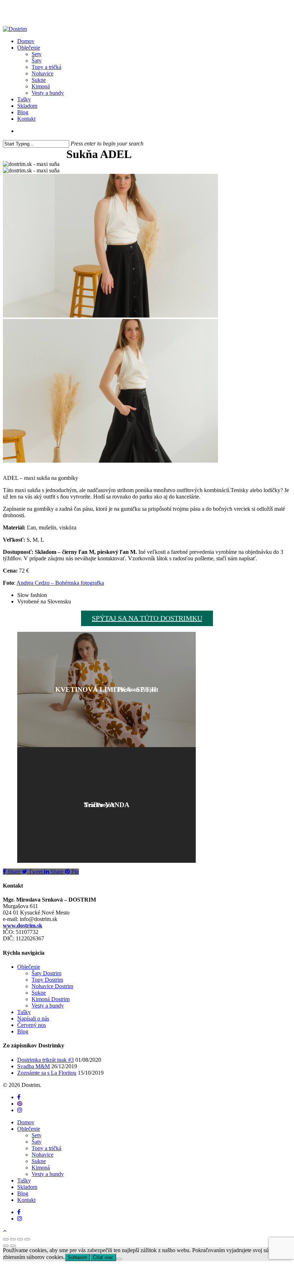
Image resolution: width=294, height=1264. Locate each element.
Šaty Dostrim (46, 973)
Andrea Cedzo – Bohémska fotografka (60, 583)
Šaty (37, 1142)
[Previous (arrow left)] (6, 1246)
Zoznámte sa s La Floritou (46, 1073)
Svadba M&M (33, 1066)
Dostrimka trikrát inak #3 (45, 1060)
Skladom (27, 1187)
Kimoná (41, 1168)
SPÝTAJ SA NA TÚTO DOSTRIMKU (147, 618)
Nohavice (42, 1155)
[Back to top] (4, 1231)
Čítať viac (103, 1257)
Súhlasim (77, 1257)
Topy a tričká (46, 1148)
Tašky (24, 1012)
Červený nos (31, 1025)
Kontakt (26, 1200)
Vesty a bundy (48, 1006)
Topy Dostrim (47, 980)
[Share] (13, 1239)
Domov (25, 1122)
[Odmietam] (119, 1259)
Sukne (39, 993)
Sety (37, 1135)
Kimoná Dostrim (51, 999)
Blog (22, 1031)
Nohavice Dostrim (52, 986)
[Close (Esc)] (6, 1239)
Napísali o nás (33, 1018)
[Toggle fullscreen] (20, 1239)
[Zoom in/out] (27, 1239)
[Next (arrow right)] (13, 1246)
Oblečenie (28, 967)
